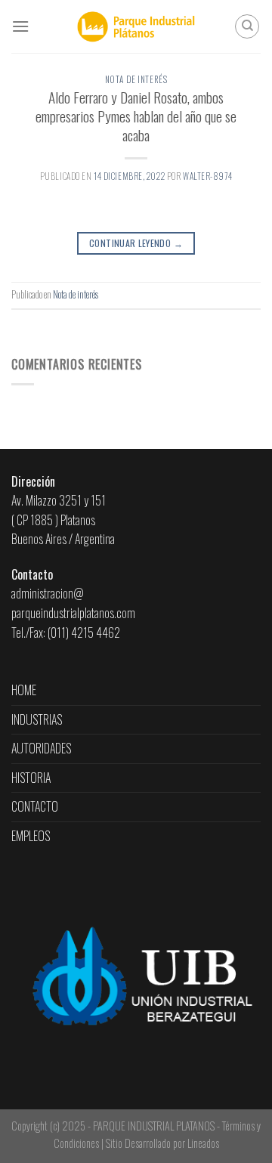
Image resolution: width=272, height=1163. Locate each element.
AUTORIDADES (41, 748)
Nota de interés (136, 79)
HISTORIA (31, 778)
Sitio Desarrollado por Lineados (162, 1143)
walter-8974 (207, 176)
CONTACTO (34, 806)
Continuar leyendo (136, 243)
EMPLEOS (30, 836)
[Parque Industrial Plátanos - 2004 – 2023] (136, 26)
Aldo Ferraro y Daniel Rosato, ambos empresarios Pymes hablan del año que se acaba (136, 116)
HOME (23, 690)
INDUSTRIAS (36, 719)
